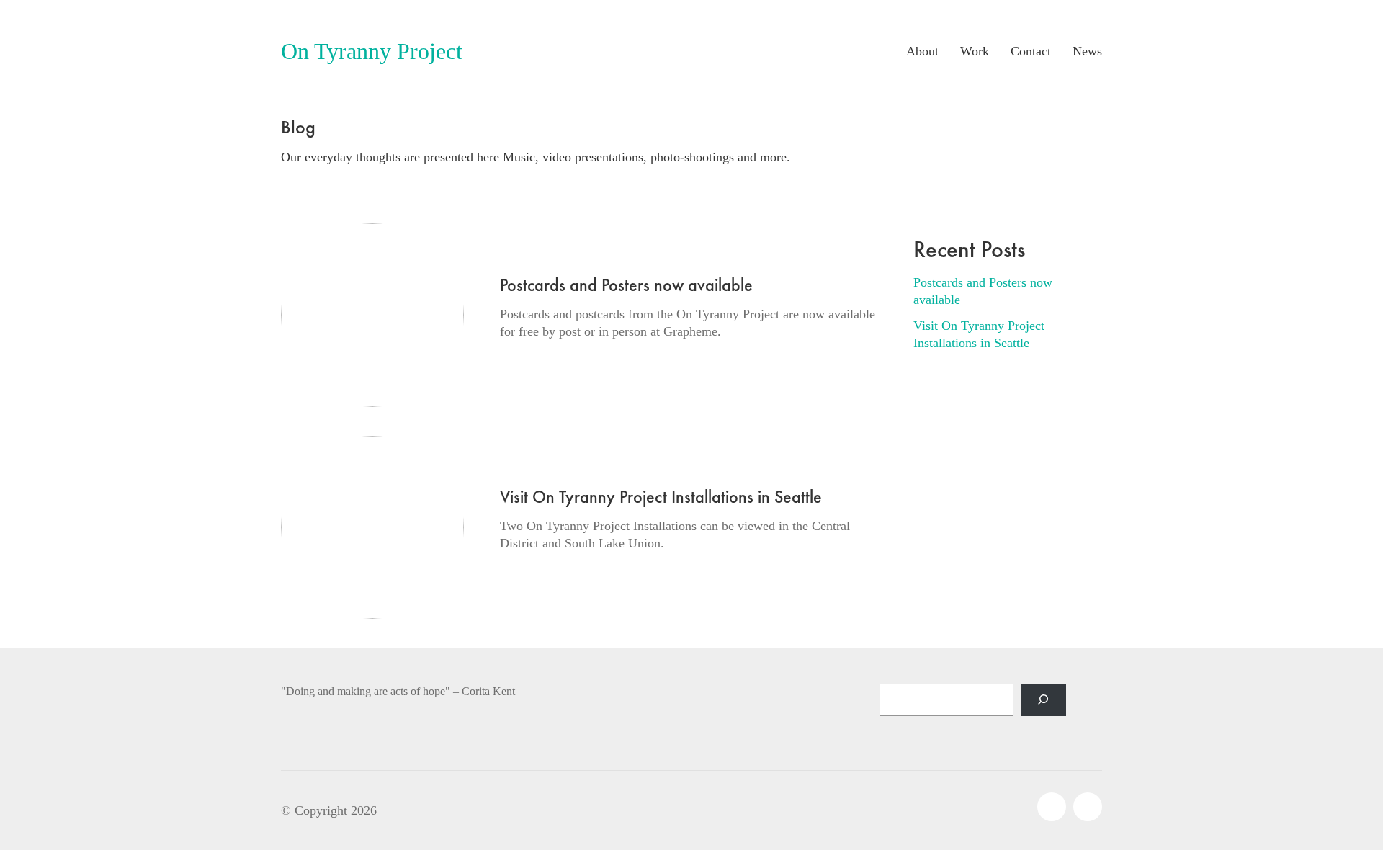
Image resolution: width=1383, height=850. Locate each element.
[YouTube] (1087, 806)
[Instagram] (1051, 806)
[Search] (1043, 700)
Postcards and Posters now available (626, 285)
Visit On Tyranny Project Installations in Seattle (661, 497)
